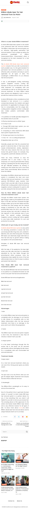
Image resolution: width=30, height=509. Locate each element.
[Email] (26, 416)
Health (3, 9)
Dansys (21, 408)
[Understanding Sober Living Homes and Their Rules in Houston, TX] (7, 481)
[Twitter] (18, 416)
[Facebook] (14, 416)
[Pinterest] (22, 416)
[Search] (28, 2)
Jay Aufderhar (7, 17)
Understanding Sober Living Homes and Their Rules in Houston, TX (7, 489)
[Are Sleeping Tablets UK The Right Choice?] (22, 458)
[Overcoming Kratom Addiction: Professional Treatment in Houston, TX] (22, 481)
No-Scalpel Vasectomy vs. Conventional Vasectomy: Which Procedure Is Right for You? (7, 468)
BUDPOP (4, 441)
